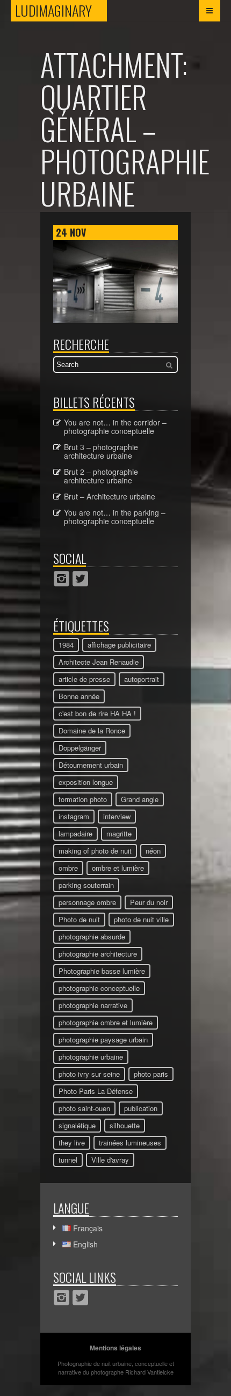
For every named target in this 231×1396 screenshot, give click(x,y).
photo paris (151, 1074)
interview (117, 816)
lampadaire (75, 833)
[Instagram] (61, 578)
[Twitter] (80, 578)
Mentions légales (115, 1348)
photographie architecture (98, 954)
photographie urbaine (91, 1057)
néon (153, 851)
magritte (119, 833)
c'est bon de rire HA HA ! (97, 713)
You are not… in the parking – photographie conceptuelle (114, 516)
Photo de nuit (79, 919)
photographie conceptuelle (99, 988)
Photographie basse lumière (102, 971)
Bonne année (79, 696)
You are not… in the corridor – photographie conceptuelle (115, 426)
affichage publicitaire (119, 645)
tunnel (68, 1160)
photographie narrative (93, 1005)
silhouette (125, 1125)
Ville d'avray (110, 1160)
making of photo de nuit (95, 851)
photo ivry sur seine (89, 1074)
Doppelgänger (80, 748)
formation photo (83, 799)
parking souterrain (86, 885)
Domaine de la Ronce (92, 730)
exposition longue (86, 782)
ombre (68, 868)
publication (140, 1108)
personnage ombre (87, 902)
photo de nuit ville (141, 919)
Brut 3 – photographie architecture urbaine (101, 451)
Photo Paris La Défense (96, 1091)
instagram (74, 816)
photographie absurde (92, 936)
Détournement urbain (91, 765)
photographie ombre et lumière (106, 1022)
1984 (66, 645)
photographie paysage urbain (103, 1039)
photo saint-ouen (84, 1108)
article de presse (84, 679)
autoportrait (141, 679)
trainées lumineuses (130, 1142)
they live (72, 1142)
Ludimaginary (61, 10)
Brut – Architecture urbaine (109, 496)
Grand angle (139, 799)
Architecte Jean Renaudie (99, 662)
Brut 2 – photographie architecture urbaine (101, 476)
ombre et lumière (118, 868)
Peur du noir (149, 902)
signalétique (77, 1125)
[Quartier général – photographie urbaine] (115, 319)
